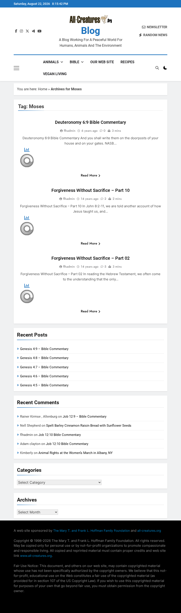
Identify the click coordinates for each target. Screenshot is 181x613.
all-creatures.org (149, 530)
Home (42, 89)
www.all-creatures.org (36, 555)
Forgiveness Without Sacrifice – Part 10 (90, 190)
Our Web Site (102, 62)
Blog (90, 30)
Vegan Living (55, 74)
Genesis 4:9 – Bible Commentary (44, 349)
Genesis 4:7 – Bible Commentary (44, 367)
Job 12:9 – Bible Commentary (84, 417)
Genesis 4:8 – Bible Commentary (44, 358)
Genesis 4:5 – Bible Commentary (44, 385)
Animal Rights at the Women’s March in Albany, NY (75, 453)
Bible (74, 62)
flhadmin (69, 130)
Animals (51, 62)
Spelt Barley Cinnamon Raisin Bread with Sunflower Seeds (88, 426)
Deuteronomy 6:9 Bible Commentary (90, 122)
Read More (89, 175)
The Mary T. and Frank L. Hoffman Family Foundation (91, 530)
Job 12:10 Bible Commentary (59, 435)
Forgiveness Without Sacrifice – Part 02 (90, 258)
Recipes (127, 62)
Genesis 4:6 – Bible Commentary (44, 376)
